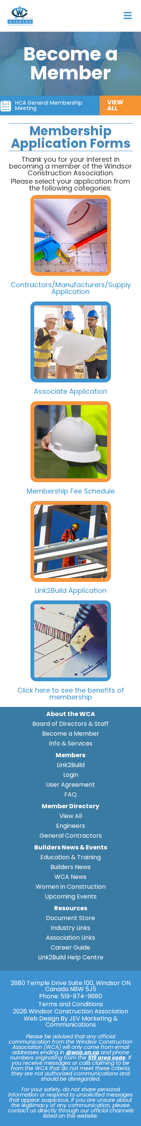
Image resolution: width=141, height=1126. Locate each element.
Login (70, 774)
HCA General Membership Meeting (48, 105)
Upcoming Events (71, 896)
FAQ (70, 794)
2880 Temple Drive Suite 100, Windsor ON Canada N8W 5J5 (70, 986)
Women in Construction (71, 886)
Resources (70, 908)
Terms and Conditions (70, 1004)
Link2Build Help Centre (70, 957)
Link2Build (71, 765)
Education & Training (70, 857)
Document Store (70, 918)
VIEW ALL (115, 105)
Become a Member (70, 733)
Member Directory (70, 806)
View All (70, 816)
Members (70, 755)
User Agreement (70, 784)
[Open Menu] (127, 15)
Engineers (70, 825)
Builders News (70, 867)
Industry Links (70, 927)
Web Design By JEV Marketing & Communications (71, 1022)
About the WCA (70, 714)
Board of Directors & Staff (70, 723)
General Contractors (70, 835)
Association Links (70, 937)
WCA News (70, 876)
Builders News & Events (70, 847)
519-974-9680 (81, 996)
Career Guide (70, 947)
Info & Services (70, 743)
